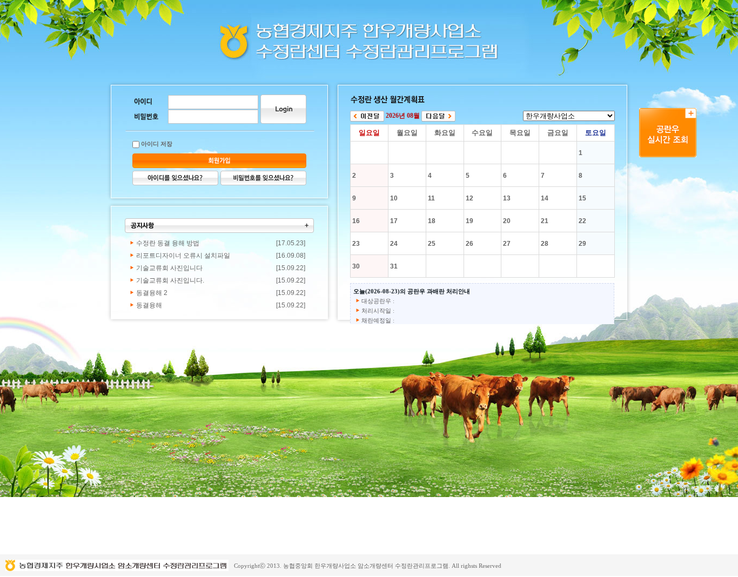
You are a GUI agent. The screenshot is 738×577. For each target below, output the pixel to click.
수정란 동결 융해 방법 (167, 243)
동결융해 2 (151, 293)
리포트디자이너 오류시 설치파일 (183, 255)
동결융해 (149, 305)
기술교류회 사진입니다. (170, 280)
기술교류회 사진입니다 (169, 268)
